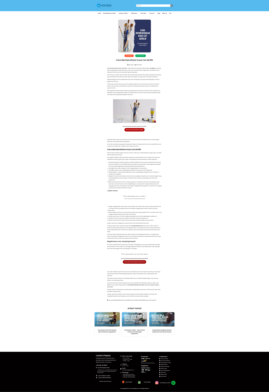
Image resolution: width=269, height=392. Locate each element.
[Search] (171, 5)
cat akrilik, (152, 68)
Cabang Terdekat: (101, 365)
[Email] (120, 368)
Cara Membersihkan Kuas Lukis (135, 285)
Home (99, 13)
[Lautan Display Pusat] (96, 367)
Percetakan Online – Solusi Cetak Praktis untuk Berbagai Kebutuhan (134, 331)
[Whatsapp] (120, 372)
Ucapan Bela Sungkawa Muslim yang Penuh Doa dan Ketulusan (161, 331)
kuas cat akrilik (134, 300)
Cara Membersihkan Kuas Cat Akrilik (120, 300)
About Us (164, 13)
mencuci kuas (152, 300)
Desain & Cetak (123, 13)
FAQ (170, 13)
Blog (159, 13)
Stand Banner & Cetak (109, 13)
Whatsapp (125, 372)
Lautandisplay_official (165, 382)
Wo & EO (151, 13)
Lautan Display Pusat (103, 367)
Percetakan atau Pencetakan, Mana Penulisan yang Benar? (107, 331)
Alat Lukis (143, 13)
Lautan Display (103, 355)
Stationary (134, 13)
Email (123, 368)
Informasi (131, 65)
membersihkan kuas (136, 225)
